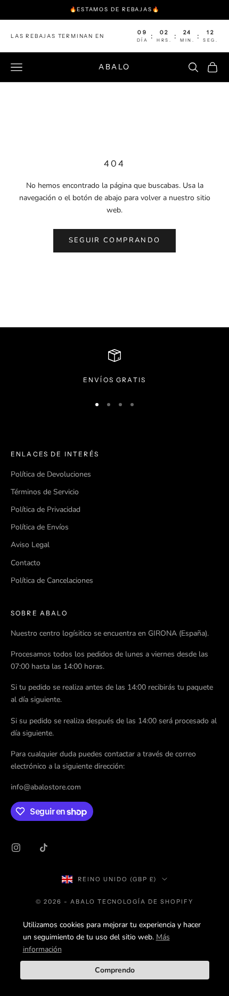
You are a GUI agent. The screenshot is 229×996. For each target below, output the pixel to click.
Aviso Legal (30, 545)
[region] (114, 367)
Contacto (25, 563)
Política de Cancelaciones (52, 580)
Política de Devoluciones (51, 474)
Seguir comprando (114, 240)
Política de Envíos (40, 527)
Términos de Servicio (45, 492)
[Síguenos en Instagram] (16, 847)
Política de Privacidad (45, 509)
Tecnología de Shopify (145, 901)
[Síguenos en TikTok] (43, 847)
